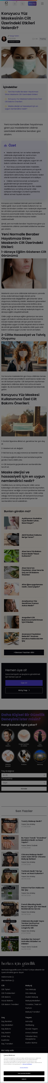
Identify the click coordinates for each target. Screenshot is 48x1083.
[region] (24, 1068)
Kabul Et (24, 1079)
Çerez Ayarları (24, 1067)
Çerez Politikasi (27, 1064)
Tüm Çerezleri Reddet (24, 1073)
